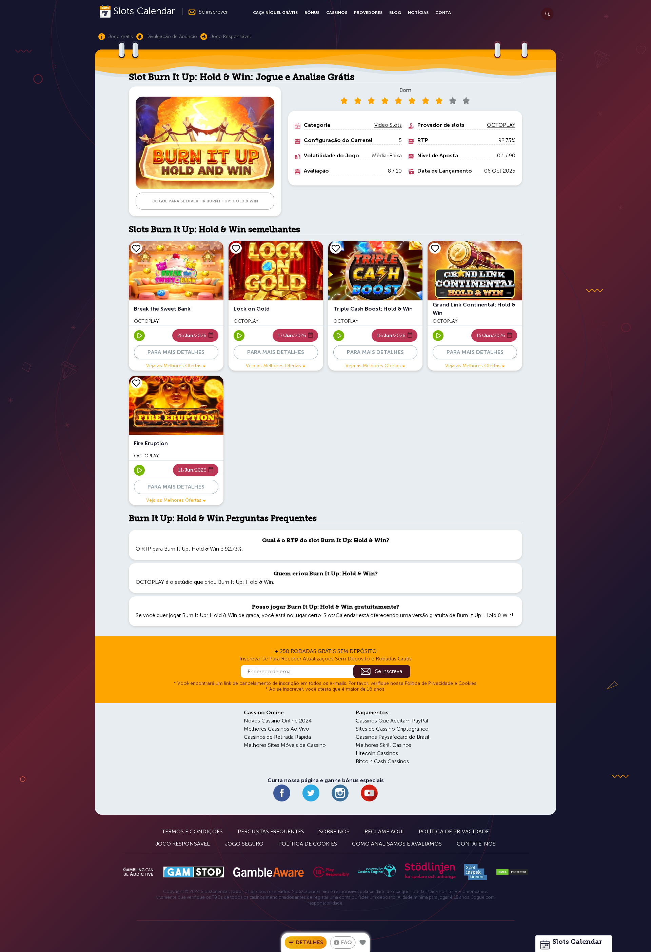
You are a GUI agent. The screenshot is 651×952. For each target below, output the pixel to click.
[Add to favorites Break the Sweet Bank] (136, 248)
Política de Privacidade (454, 831)
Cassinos (336, 12)
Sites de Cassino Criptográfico (392, 729)
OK (29, 938)
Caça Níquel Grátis (275, 12)
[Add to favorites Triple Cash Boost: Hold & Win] (335, 248)
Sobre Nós (334, 831)
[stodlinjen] (430, 877)
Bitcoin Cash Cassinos (382, 761)
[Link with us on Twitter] (310, 793)
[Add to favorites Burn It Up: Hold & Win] (363, 942)
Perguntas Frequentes (271, 831)
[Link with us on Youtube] (369, 793)
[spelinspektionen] (475, 872)
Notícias (418, 12)
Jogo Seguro (244, 843)
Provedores (368, 12)
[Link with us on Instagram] (340, 793)
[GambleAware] (268, 872)
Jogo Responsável (182, 843)
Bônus (311, 12)
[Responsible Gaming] (331, 872)
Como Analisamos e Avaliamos (397, 843)
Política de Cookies (307, 843)
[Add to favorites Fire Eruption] (136, 382)
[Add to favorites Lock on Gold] (236, 248)
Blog (395, 12)
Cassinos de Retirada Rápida (277, 737)
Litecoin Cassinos (377, 753)
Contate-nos (476, 843)
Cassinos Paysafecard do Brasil (392, 737)
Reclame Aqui (384, 831)
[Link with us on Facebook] (281, 793)
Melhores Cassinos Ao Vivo (276, 729)
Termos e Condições (192, 831)
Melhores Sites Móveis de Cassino (285, 745)
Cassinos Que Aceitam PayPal (392, 720)
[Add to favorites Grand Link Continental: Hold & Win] (435, 248)
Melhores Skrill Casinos (383, 745)
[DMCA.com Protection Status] (512, 872)
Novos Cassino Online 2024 (278, 720)
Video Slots (388, 125)
